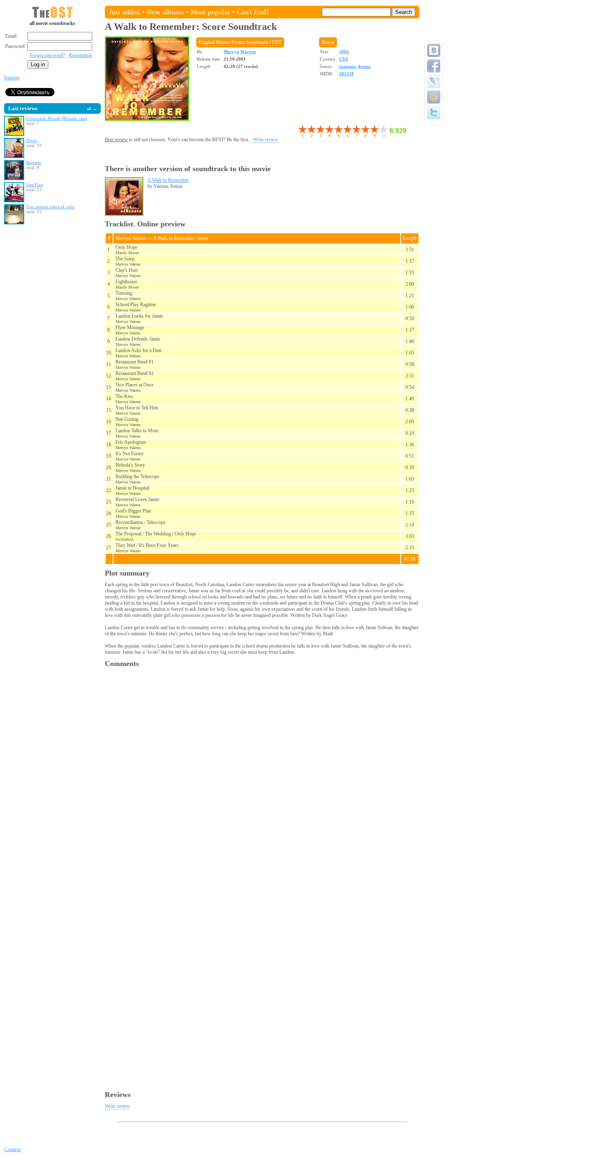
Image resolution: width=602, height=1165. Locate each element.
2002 (344, 51)
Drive (31, 140)
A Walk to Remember (168, 180)
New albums (165, 12)
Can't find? (253, 12)
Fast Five (34, 184)
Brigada (33, 162)
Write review (265, 139)
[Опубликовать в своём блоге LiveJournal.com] (433, 81)
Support (12, 78)
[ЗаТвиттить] (433, 112)
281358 (346, 73)
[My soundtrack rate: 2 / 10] (307, 131)
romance (347, 66)
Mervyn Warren (240, 51)
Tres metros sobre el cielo (50, 206)
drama (364, 66)
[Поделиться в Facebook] (433, 65)
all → (92, 108)
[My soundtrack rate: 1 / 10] (302, 131)
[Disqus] (262, 774)
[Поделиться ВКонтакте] (433, 50)
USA (343, 58)
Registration (80, 55)
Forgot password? (47, 55)
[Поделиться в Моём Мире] (433, 97)
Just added (124, 12)
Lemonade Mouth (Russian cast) (56, 118)
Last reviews (22, 108)
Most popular (210, 12)
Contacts (12, 1149)
